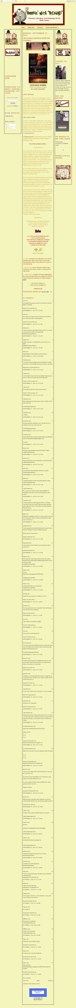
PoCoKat (25, 593)
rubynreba (25, 851)
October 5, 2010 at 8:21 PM (31, 925)
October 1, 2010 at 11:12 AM (32, 879)
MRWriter (25, 918)
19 (52, 514)
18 (52, 500)
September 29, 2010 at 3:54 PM (32, 818)
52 (52, 962)
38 (52, 797)
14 (52, 458)
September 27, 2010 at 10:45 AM (33, 464)
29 (52, 643)
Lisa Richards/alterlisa (28, 726)
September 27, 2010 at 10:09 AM (33, 356)
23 (52, 570)
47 (52, 907)
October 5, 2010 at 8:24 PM (31, 935)
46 (52, 893)
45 (52, 883)
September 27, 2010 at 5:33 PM (32, 654)
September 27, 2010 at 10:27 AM (33, 395)
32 (52, 689)
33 (52, 700)
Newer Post (25, 980)
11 (52, 421)
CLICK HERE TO (38, 998)
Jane (24, 300)
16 (52, 478)
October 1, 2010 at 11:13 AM (32, 889)
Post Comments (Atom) (34, 983)
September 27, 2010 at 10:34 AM (33, 430)
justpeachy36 (26, 525)
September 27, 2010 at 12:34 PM (33, 552)
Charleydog (25, 360)
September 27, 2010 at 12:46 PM (33, 590)
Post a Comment (27, 978)
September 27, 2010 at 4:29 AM (32, 310)
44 (52, 871)
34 (52, 712)
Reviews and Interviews (51, 27)
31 (52, 673)
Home (23, 27)
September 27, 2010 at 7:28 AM (32, 336)
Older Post (50, 980)
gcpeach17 (25, 658)
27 (52, 619)
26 (52, 605)
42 (52, 851)
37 (52, 769)
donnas (24, 939)
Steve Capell (26, 643)
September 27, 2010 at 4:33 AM (32, 324)
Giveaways (40, 27)
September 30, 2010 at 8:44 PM (32, 857)
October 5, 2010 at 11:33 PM (32, 974)
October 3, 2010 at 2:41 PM (31, 915)
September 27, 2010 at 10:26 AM (33, 383)
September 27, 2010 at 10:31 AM (33, 408)
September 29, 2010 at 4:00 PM (32, 847)
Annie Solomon (26, 488)
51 (52, 951)
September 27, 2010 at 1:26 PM (32, 601)
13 (52, 448)
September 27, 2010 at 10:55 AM (33, 496)
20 (52, 525)
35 (52, 726)
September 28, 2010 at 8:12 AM (32, 745)
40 (52, 822)
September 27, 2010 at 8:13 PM (32, 685)
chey (24, 619)
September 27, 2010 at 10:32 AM (33, 417)
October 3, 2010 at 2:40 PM (31, 903)
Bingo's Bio (31, 27)
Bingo (24, 514)
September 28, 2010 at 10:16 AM (33, 793)
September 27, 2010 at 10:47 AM (33, 474)
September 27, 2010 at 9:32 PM (32, 697)
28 (52, 631)
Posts (8, 125)
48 (52, 918)
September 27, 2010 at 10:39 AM (33, 444)
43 (52, 861)
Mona (24, 351)
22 (52, 556)
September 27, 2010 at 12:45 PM (33, 580)
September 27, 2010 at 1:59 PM (32, 627)
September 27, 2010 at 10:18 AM (33, 369)
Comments (9, 128)
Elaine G (25, 556)
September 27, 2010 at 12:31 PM (33, 539)
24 (52, 583)
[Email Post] (50, 291)
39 (52, 810)
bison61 (24, 797)
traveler (24, 448)
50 (52, 939)
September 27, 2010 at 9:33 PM (32, 709)
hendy (24, 871)
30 (52, 658)
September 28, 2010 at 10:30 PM (33, 806)
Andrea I (25, 810)
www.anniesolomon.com (28, 133)
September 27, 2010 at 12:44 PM (33, 566)
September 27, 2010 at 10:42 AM (33, 454)
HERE (24, 280)
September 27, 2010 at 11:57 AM (33, 510)
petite (24, 468)
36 (52, 748)
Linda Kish (25, 689)
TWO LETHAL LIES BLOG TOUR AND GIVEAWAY (36, 39)
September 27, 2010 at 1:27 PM (32, 615)
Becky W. (25, 769)
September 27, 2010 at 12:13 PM (33, 522)
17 (52, 488)
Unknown (25, 893)
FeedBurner (15, 106)
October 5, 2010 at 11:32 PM (32, 947)
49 (52, 929)
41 (52, 837)
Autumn (25, 373)
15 (52, 468)
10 (52, 412)
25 (52, 593)
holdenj (24, 328)
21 (52, 543)
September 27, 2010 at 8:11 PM (32, 669)
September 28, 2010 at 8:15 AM (32, 765)
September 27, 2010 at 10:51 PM (33, 722)
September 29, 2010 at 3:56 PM (32, 834)
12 (52, 434)
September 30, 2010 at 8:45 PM (32, 867)
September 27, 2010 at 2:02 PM (32, 639)
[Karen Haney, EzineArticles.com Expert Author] (63, 145)
